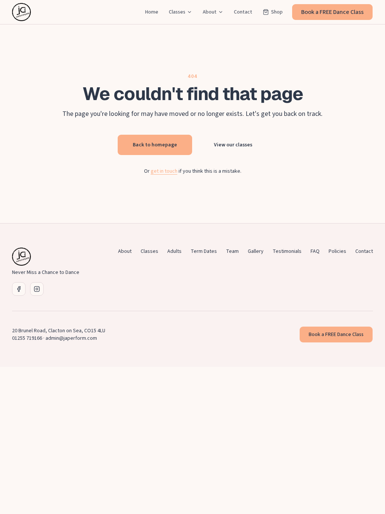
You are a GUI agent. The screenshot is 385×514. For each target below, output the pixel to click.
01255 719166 (27, 338)
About (210, 12)
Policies (337, 251)
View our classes (233, 145)
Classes (177, 12)
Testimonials (287, 251)
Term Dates (204, 251)
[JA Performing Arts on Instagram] (37, 289)
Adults (174, 251)
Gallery (256, 251)
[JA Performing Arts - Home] (21, 12)
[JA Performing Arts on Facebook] (19, 289)
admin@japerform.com (71, 338)
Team (232, 251)
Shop (277, 12)
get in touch (164, 171)
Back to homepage (155, 145)
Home (151, 12)
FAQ (315, 251)
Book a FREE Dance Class (332, 12)
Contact (243, 12)
